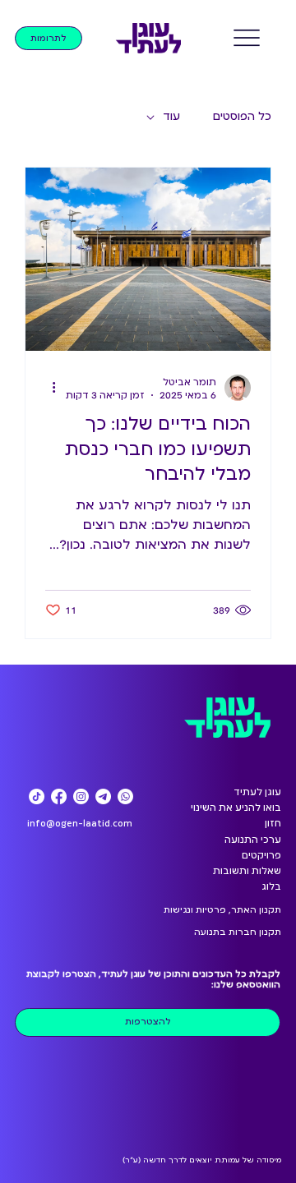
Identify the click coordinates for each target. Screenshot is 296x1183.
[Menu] (247, 38)
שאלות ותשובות (247, 871)
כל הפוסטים (242, 116)
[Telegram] (103, 796)
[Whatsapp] (125, 796)
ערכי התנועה (252, 840)
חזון (273, 823)
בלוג (271, 886)
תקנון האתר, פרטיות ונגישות (222, 909)
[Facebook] (59, 796)
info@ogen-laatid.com (79, 823)
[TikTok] (36, 796)
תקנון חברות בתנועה (237, 932)
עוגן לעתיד (257, 792)
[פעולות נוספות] (48, 388)
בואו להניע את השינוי (236, 807)
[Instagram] (81, 796)
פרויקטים (261, 855)
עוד (171, 116)
